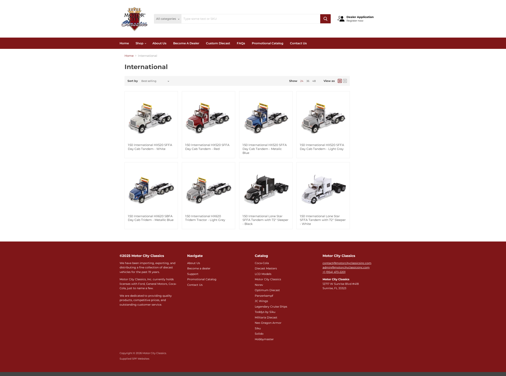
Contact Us (298, 43)
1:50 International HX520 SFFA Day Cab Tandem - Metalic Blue (265, 148)
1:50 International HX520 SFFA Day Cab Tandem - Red (207, 147)
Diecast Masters (266, 268)
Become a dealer (199, 268)
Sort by (132, 80)
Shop (140, 43)
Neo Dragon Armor (268, 323)
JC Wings (261, 301)
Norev (259, 285)
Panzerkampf (264, 295)
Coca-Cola (262, 263)
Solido (259, 333)
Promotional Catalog (267, 43)
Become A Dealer (186, 43)
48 (314, 80)
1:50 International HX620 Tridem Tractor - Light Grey (205, 218)
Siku (258, 328)
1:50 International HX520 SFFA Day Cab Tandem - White (150, 147)
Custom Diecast (218, 43)
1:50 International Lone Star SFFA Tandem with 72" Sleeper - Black (265, 220)
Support (192, 274)
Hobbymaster (264, 339)
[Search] (325, 18)
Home (124, 43)
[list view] (345, 81)
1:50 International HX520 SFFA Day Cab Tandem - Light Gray (322, 147)
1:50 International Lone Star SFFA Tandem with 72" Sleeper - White (323, 220)
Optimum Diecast (267, 290)
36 (307, 80)
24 (301, 80)
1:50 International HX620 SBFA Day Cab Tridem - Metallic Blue (151, 218)
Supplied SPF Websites (134, 358)
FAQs (241, 43)
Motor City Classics (268, 279)
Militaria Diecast (266, 317)
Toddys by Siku (265, 312)
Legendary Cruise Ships (271, 306)
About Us (159, 43)
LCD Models (263, 274)
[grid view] (340, 81)
